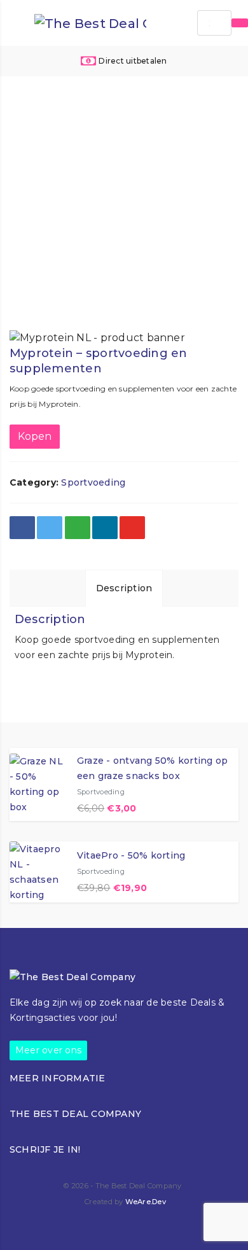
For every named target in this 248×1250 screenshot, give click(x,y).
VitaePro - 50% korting (131, 855)
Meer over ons (48, 1050)
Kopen (35, 436)
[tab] (124, 588)
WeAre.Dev (145, 1201)
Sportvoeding (93, 482)
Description (124, 588)
